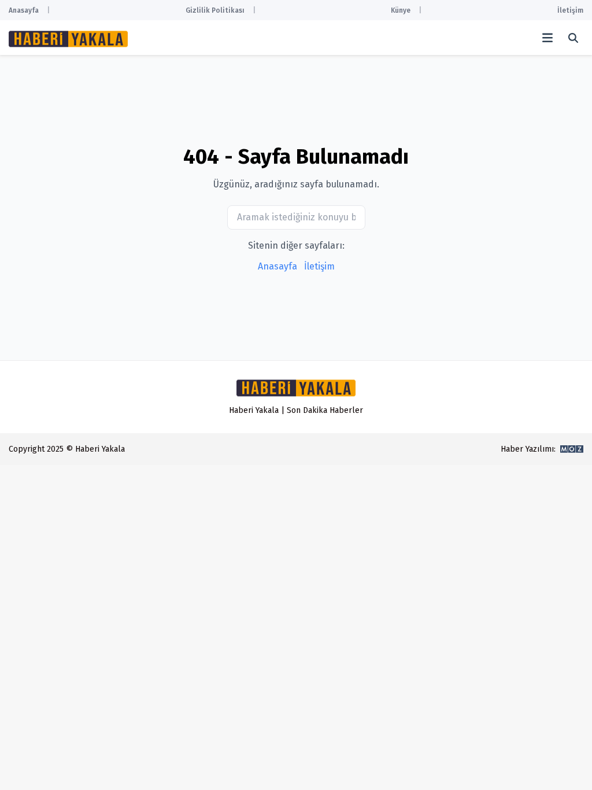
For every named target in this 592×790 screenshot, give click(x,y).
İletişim (570, 10)
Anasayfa (24, 10)
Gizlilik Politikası (215, 10)
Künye (400, 10)
